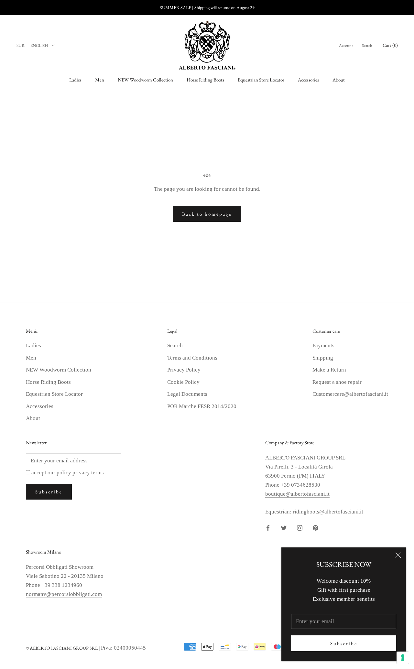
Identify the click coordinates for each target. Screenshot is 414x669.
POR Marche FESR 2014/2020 (201, 406)
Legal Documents (187, 394)
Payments (323, 345)
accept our (67, 472)
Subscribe (343, 643)
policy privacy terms (80, 472)
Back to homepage (207, 214)
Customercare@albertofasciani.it (350, 394)
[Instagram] (299, 527)
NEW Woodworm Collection (145, 80)
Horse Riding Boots (205, 80)
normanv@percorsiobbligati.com (64, 594)
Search (367, 45)
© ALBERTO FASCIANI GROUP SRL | (63, 648)
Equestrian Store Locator (261, 80)
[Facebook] (268, 527)
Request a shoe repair (337, 382)
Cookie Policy (183, 382)
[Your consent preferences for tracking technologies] (403, 658)
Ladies (75, 80)
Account (346, 45)
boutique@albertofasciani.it (297, 494)
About (338, 80)
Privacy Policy (184, 370)
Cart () (390, 45)
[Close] (398, 555)
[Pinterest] (315, 527)
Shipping (322, 358)
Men (99, 80)
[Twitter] (284, 527)
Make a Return (329, 370)
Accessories (308, 80)
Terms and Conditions (192, 358)
